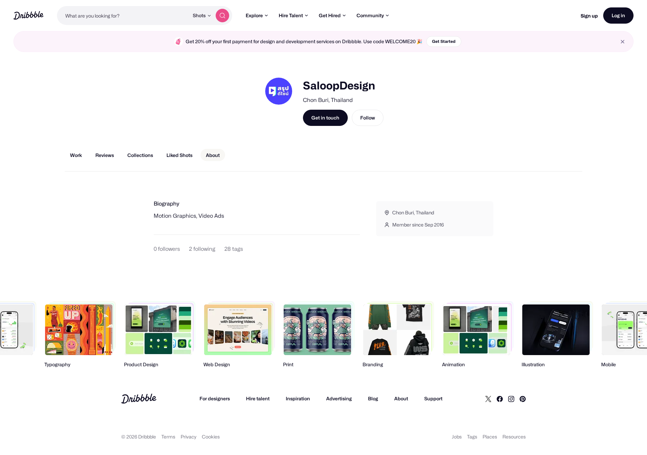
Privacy (188, 436)
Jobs (457, 436)
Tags (472, 436)
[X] (488, 399)
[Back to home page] (28, 15)
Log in (618, 15)
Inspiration (298, 398)
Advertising (339, 398)
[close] (622, 41)
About (401, 398)
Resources (514, 436)
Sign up (589, 16)
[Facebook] (500, 399)
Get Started (444, 41)
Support (433, 398)
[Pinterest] (523, 399)
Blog (373, 398)
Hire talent (258, 398)
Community (370, 15)
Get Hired (330, 15)
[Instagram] (511, 399)
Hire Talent (291, 15)
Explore (254, 15)
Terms (168, 436)
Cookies (211, 436)
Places (490, 436)
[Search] (222, 15)
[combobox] (123, 15)
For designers (214, 398)
